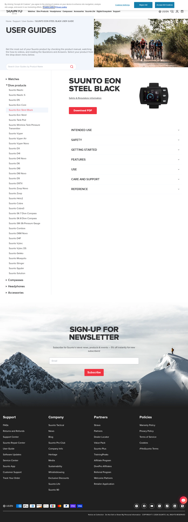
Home (8, 21)
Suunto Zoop (15, 193)
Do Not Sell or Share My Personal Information (123, 515)
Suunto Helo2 (16, 198)
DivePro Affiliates (103, 466)
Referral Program (102, 472)
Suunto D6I (14, 168)
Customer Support (12, 472)
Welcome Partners (103, 478)
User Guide (8, 449)
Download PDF (83, 110)
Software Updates (12, 454)
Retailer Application (104, 484)
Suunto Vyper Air (17, 138)
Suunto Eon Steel (18, 115)
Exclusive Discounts (58, 478)
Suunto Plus (100, 449)
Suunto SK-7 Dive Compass (23, 213)
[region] (94, 5)
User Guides (27, 21)
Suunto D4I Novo (17, 158)
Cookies (144, 443)
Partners (98, 431)
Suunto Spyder (16, 268)
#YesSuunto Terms (149, 449)
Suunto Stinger (16, 263)
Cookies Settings (122, 5)
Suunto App (9, 466)
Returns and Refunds (13, 431)
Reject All (143, 5)
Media (51, 460)
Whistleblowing (56, 472)
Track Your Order (11, 478)
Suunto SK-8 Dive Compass (23, 218)
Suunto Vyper (16, 133)
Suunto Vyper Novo (19, 143)
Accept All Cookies (165, 5)
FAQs (5, 425)
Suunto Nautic (16, 90)
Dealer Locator (101, 437)
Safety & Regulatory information (85, 98)
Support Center (11, 437)
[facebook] (144, 506)
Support (16, 21)
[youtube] (152, 506)
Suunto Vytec (16, 243)
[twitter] (159, 506)
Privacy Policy (147, 431)
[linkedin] (174, 506)
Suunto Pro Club (56, 443)
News (51, 431)
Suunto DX (14, 148)
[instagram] (136, 506)
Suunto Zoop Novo (18, 188)
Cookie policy (48, 7)
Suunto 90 (53, 490)
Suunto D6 (14, 163)
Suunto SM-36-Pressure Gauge (24, 223)
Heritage (52, 454)
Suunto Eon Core (17, 105)
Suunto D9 (14, 178)
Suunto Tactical (56, 425)
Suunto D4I (14, 153)
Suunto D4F (15, 238)
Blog (50, 437)
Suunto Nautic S (17, 95)
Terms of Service (148, 437)
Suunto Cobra (16, 203)
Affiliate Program (102, 460)
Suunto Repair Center (14, 443)
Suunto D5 (14, 100)
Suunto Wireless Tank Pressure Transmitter (24, 127)
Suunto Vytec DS (17, 248)
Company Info (55, 449)
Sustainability (55, 466)
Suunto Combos (17, 228)
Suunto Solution (17, 273)
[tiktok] (167, 506)
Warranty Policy (147, 425)
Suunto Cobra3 (16, 208)
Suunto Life (54, 484)
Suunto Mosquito (17, 258)
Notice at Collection (96, 515)
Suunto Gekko (16, 253)
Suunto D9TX (15, 183)
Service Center (10, 460)
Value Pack (99, 443)
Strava (97, 425)
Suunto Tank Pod (17, 120)
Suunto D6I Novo (17, 173)
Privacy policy (61, 7)
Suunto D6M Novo (18, 233)
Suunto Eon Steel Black (21, 110)
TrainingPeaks (101, 454)
